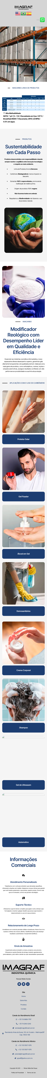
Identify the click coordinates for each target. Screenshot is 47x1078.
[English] (18, 13)
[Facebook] (19, 984)
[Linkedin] (23, 984)
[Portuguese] (23, 13)
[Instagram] (28, 984)
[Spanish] (29, 13)
